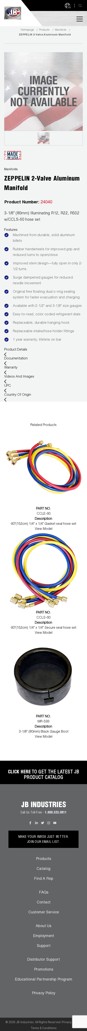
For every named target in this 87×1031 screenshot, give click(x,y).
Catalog (43, 869)
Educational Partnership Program (43, 980)
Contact (43, 903)
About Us (43, 926)
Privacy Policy (43, 993)
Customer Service (43, 912)
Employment (43, 936)
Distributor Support (43, 960)
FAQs (43, 893)
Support (43, 946)
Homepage (27, 30)
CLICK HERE (19, 772)
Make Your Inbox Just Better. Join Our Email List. (43, 839)
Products (44, 30)
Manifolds (61, 30)
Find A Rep (43, 879)
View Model (43, 529)
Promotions (43, 970)
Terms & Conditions (44, 1028)
